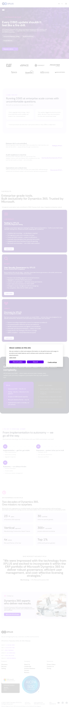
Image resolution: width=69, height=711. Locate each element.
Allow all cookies (17, 362)
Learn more (12, 357)
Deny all (35, 362)
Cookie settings (52, 362)
